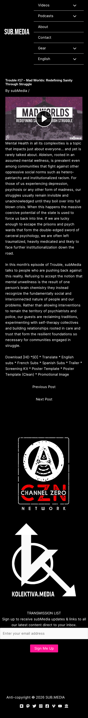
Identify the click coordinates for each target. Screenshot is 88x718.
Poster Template (45, 368)
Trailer (74, 363)
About (43, 27)
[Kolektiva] (21, 706)
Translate (50, 357)
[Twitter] (34, 706)
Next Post (44, 399)
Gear (42, 48)
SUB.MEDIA (16, 32)
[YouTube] (60, 706)
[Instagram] (41, 706)
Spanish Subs (53, 363)
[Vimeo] (54, 706)
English (44, 59)
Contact (44, 37)
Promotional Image (53, 374)
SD (34, 357)
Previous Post (44, 387)
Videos (44, 5)
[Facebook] (47, 706)
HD (26, 357)
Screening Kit (16, 368)
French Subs (27, 363)
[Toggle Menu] (73, 5)
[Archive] (66, 706)
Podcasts (45, 16)
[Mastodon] (28, 706)
